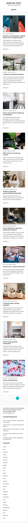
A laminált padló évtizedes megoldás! (11, 304)
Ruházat (5, 486)
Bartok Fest (14, 3)
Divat (4, 449)
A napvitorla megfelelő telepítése (13, 74)
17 (13, 401)
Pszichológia (6, 483)
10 (14, 398)
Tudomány (5, 505)
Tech (5, 33)
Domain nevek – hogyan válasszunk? (14, 267)
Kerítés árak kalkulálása (10, 380)
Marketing (5, 475)
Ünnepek (5, 510)
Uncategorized (6, 507)
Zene (4, 518)
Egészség (5, 452)
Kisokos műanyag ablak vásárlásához (10, 342)
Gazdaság (5, 457)
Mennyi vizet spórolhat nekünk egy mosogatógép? (13, 113)
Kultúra (4, 473)
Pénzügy (6, 226)
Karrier (4, 468)
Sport (4, 489)
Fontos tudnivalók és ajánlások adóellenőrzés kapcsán (12, 229)
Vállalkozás (6, 189)
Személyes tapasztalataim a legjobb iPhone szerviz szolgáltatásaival (14, 37)
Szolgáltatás (6, 497)
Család (4, 446)
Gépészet (5, 460)
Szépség (5, 494)
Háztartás (6, 110)
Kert (4, 470)
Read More (5, 49)
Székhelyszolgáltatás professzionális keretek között (12, 192)
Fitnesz (4, 454)
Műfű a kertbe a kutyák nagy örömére (11, 154)
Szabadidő (5, 491)
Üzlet (4, 513)
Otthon (5, 150)
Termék (4, 502)
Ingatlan (5, 72)
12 (22, 398)
